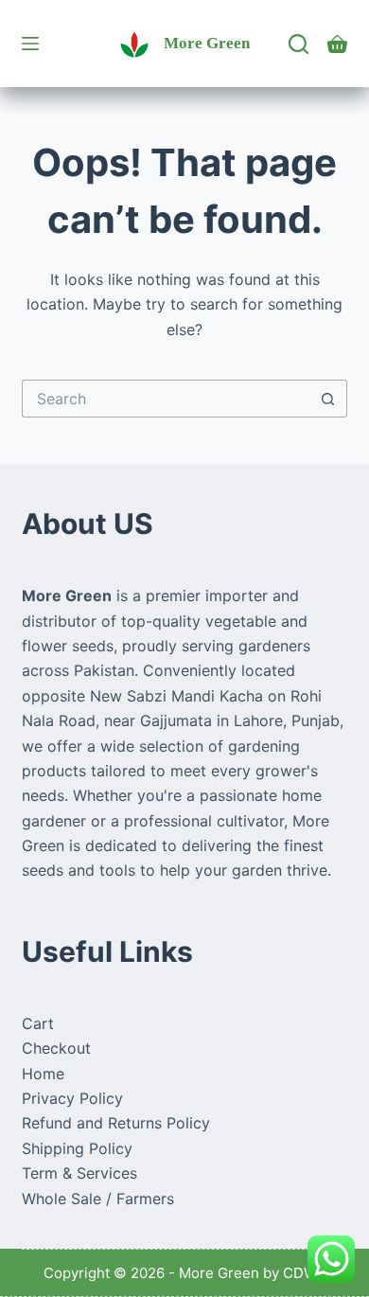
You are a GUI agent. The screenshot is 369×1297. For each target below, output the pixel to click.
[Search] (298, 44)
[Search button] (328, 399)
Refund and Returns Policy (116, 1122)
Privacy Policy (72, 1098)
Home (43, 1073)
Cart (38, 1023)
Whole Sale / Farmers (98, 1198)
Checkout (56, 1048)
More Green (207, 43)
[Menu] (30, 43)
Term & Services (79, 1173)
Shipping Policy (77, 1148)
